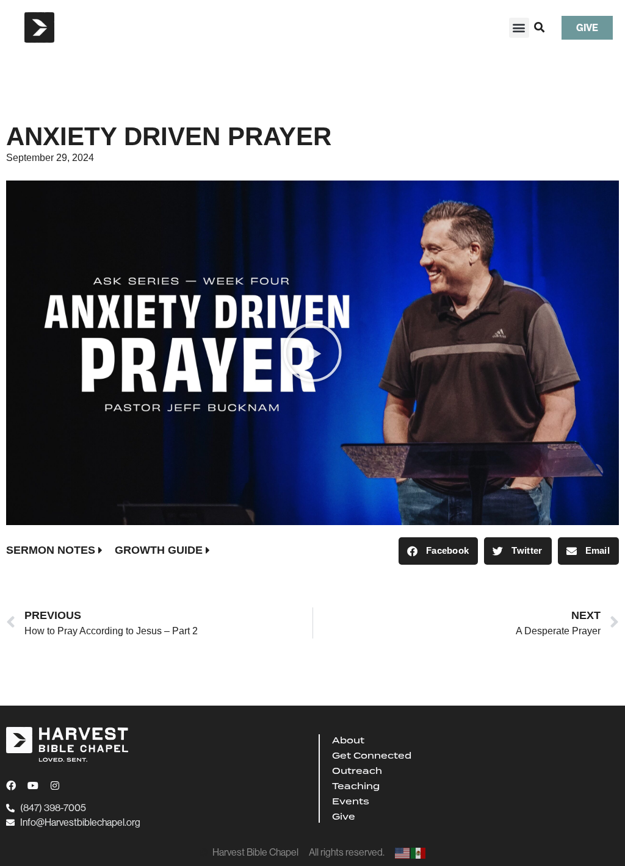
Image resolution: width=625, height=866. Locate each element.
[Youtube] (33, 785)
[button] (519, 28)
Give (343, 817)
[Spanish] (419, 852)
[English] (403, 852)
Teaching (356, 786)
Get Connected (371, 756)
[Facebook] (11, 785)
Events (350, 801)
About (348, 740)
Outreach (357, 771)
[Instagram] (55, 785)
